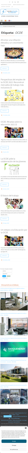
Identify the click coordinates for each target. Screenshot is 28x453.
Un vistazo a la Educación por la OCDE (14, 229)
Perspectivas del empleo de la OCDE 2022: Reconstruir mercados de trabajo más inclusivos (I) (13, 83)
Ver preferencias (14, 449)
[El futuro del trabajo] (14, 202)
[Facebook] (10, 2)
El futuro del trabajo (10, 194)
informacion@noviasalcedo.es (20, 414)
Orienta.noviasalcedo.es (18, 4)
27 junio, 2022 (6, 151)
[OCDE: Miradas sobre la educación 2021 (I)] (14, 131)
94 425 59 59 (8, 414)
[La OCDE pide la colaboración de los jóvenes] (14, 168)
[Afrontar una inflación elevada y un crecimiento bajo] (14, 53)
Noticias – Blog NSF (5, 6)
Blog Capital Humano (6, 4)
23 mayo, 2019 (6, 221)
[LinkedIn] (15, 2)
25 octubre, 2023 (6, 72)
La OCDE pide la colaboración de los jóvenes (13, 159)
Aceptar (14, 441)
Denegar (14, 445)
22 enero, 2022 (6, 187)
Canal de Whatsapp (15, 416)
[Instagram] (18, 2)
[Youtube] (12, 2)
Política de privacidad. (17, 418)
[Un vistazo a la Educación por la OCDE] (14, 238)
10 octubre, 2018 (6, 258)
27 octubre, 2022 (6, 114)
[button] (26, 428)
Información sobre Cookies (6, 418)
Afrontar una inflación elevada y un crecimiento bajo (12, 43)
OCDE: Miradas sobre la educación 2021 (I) (11, 122)
